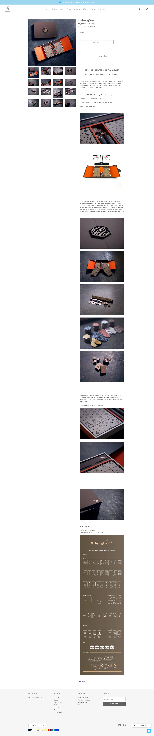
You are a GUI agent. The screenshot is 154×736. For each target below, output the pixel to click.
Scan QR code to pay (84, 697)
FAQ (55, 705)
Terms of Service (59, 710)
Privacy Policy (82, 702)
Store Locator (58, 702)
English (32, 725)
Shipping (80, 26)
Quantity (81, 32)
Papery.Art (123, 730)
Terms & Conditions (84, 700)
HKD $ (41, 725)
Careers (56, 707)
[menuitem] (46, 9)
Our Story (57, 697)
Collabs (56, 700)
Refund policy (58, 712)
